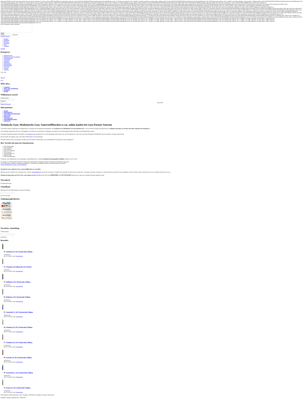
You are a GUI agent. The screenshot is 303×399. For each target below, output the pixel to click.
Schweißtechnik (8, 65)
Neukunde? (7, 43)
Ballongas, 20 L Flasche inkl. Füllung (18, 282)
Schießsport (7, 62)
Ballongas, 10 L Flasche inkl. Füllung (18, 297)
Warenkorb (6, 40)
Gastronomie (7, 59)
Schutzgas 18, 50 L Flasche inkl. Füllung (19, 327)
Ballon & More (7, 64)
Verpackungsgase (8, 58)
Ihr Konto (6, 41)
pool (2, 80)
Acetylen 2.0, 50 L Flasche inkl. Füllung (19, 357)
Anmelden (6, 46)
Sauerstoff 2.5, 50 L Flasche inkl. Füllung (19, 312)
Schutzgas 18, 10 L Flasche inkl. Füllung (19, 342)
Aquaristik (6, 61)
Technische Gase (8, 55)
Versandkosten (19, 256)
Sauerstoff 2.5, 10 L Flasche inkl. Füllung (19, 372)
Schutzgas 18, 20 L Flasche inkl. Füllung (19, 251)
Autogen (6, 68)
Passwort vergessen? (6, 104)
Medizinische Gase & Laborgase (12, 57)
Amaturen (6, 69)
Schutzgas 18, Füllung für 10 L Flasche (18, 267)
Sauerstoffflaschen (36, 172)
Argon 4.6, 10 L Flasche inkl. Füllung (18, 388)
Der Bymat (6, 66)
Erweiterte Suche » (5, 36)
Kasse (5, 44)
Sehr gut (3, 77)
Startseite (6, 39)
